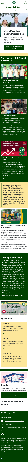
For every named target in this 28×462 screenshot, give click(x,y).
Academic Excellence (9, 115)
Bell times (5, 323)
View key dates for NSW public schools (14, 395)
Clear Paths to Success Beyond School (12, 158)
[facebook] (2, 435)
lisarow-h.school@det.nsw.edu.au (14, 421)
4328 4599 (8, 424)
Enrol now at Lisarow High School (14, 47)
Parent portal (6, 353)
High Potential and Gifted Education (10, 81)
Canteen (5, 338)
